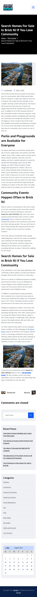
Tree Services (7, 533)
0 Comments (8, 90)
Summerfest (5, 219)
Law (4, 508)
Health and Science (9, 497)
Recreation (12, 38)
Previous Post (11, 392)
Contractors (7, 487)
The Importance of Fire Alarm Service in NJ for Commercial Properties (17, 457)
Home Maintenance (9, 502)
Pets (4, 513)
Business (6, 482)
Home (3, 38)
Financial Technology (10, 492)
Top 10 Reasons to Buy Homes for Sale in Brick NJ (17, 464)
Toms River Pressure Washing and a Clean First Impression (17, 435)
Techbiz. (15, 590)
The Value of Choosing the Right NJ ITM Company (16, 449)
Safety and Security (9, 528)
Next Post (27, 392)
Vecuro (18, 593)
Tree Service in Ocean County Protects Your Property (18, 442)
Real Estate (7, 518)
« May (7, 548)
